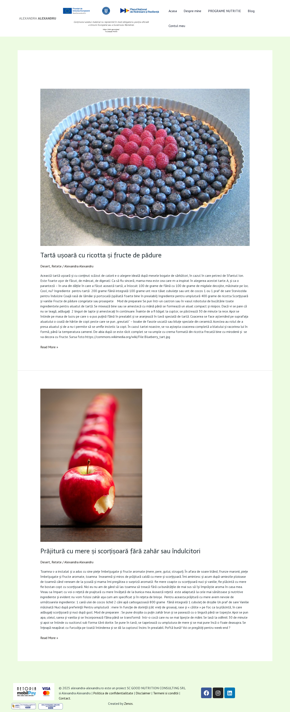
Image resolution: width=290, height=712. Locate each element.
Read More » (49, 346)
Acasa (173, 11)
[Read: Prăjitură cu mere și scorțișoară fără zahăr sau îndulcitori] (145, 465)
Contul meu (177, 26)
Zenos (128, 703)
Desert (45, 266)
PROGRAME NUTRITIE (224, 11)
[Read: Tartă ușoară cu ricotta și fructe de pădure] (145, 167)
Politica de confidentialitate (113, 693)
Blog (251, 11)
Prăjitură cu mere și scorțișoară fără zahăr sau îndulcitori (120, 551)
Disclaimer (143, 693)
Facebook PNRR (111, 31)
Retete (57, 266)
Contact (64, 698)
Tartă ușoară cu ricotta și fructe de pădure (101, 255)
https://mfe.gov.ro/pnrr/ (111, 29)
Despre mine (192, 11)
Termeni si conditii (166, 693)
